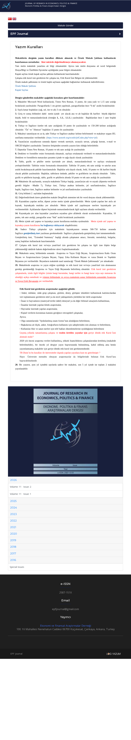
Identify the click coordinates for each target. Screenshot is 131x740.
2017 (13, 553)
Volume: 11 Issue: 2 (20, 486)
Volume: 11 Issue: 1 (20, 493)
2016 (13, 560)
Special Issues (17, 566)
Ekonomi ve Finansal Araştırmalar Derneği (65, 625)
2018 (13, 546)
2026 (13, 480)
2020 (13, 533)
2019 (13, 540)
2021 (13, 527)
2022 (13, 520)
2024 (13, 507)
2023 (13, 514)
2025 (13, 501)
